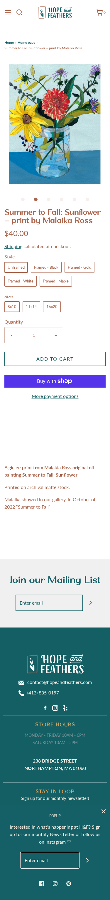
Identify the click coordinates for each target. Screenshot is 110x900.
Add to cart (55, 358)
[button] (55, 124)
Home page (26, 42)
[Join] (91, 603)
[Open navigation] (8, 12)
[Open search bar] (21, 12)
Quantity (13, 321)
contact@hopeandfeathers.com (59, 682)
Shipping (13, 246)
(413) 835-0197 (43, 692)
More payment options (55, 396)
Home (9, 42)
